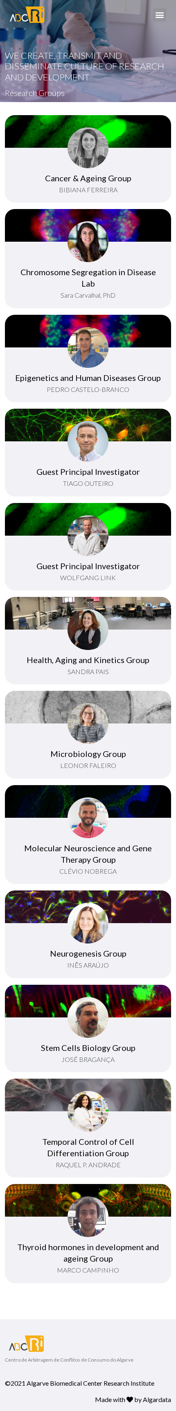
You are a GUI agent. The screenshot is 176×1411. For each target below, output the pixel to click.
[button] (159, 15)
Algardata (157, 1399)
